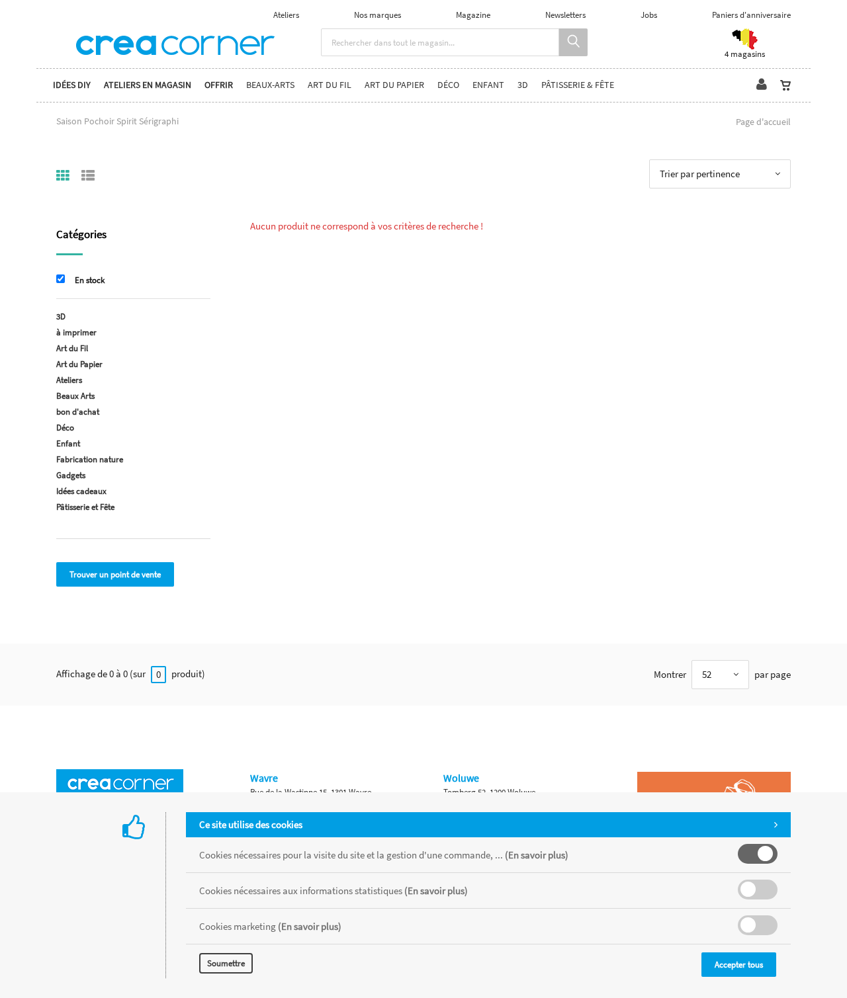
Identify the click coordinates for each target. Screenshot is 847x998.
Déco (448, 85)
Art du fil (329, 85)
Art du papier (394, 85)
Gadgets (70, 475)
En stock (90, 280)
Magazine (473, 15)
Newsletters (565, 15)
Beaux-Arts (270, 85)
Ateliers (286, 15)
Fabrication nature (89, 459)
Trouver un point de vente (115, 574)
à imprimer (76, 332)
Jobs (649, 15)
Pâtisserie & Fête (577, 85)
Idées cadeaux (81, 491)
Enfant (488, 85)
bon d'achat (77, 411)
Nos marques (377, 15)
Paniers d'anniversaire (751, 15)
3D (522, 85)
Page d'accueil (763, 122)
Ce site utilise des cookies (250, 824)
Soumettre (226, 963)
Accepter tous (739, 964)
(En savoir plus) (536, 855)
